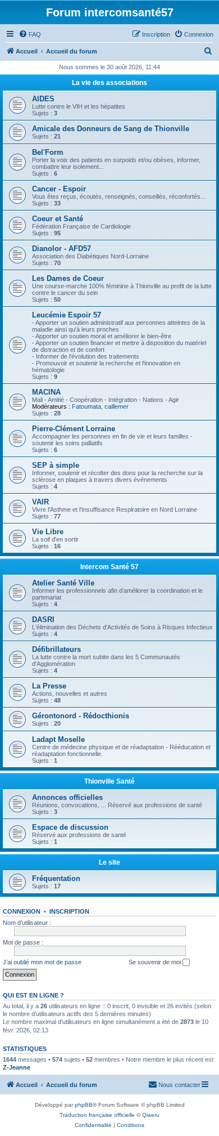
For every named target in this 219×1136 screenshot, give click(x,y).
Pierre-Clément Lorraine (73, 428)
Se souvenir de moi (155, 962)
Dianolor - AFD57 (61, 248)
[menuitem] (30, 34)
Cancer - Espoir (59, 189)
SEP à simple (55, 465)
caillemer (116, 406)
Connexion (21, 911)
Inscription (69, 911)
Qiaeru (150, 1115)
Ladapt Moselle (58, 739)
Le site (109, 862)
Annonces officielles (67, 797)
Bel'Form (47, 152)
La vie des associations (109, 83)
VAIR (40, 502)
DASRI (43, 619)
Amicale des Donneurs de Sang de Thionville (110, 128)
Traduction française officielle (97, 1115)
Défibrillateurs (56, 649)
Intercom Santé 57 (109, 567)
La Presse (49, 686)
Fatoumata (86, 406)
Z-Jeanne (16, 1067)
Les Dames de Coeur (68, 278)
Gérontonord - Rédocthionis (80, 716)
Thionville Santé (109, 781)
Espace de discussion (70, 827)
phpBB (84, 1105)
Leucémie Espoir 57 (66, 315)
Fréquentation (56, 878)
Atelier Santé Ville (63, 583)
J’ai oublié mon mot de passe (42, 962)
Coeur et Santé (57, 218)
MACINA (46, 392)
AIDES (43, 99)
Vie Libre (47, 531)
